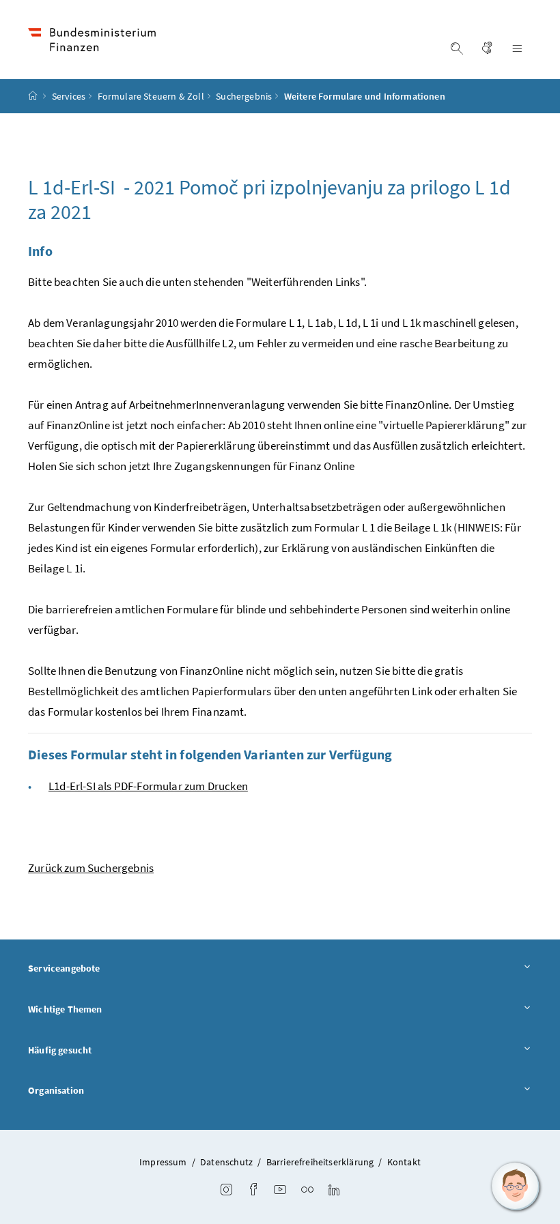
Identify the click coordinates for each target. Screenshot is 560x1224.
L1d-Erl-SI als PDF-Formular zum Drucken (148, 785)
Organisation (56, 1090)
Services (68, 96)
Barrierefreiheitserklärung (320, 1162)
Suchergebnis (244, 96)
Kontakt (404, 1162)
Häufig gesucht (60, 1050)
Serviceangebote (64, 968)
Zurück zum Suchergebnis (91, 867)
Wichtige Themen (65, 1009)
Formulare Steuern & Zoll (151, 96)
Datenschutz (226, 1162)
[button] (516, 1186)
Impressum (163, 1162)
